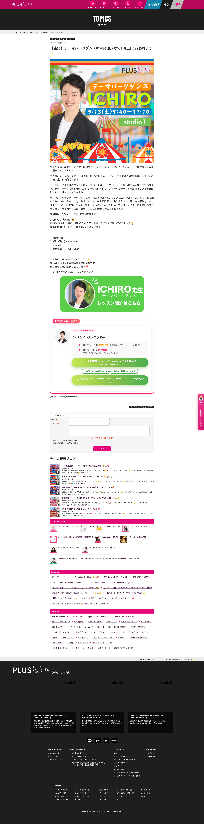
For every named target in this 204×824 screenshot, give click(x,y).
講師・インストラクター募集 (124, 759)
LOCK (80, 616)
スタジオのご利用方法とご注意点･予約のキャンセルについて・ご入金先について (88, 764)
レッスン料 (115, 7)
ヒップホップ (83, 637)
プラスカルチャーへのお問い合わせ (127, 776)
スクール (100, 627)
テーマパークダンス (58, 39)
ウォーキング (118, 616)
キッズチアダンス (95, 621)
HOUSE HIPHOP (58, 616)
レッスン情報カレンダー (123, 756)
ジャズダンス (75, 627)
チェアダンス (113, 632)
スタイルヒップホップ (83, 796)
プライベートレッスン (139, 637)
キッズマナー (146, 621)
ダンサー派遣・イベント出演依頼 (126, 772)
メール (56, 423)
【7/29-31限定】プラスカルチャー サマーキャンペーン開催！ (127, 587)
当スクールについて (121, 763)
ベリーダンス (83, 642)
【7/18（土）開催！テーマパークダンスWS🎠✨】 (126, 593)
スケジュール (104, 7)
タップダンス (81, 632)
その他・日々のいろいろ (62, 632)
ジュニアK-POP (60, 793)
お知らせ (131, 616)
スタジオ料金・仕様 (78, 756)
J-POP (77, 799)
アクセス (127, 7)
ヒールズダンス (67, 637)
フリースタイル (58, 642)
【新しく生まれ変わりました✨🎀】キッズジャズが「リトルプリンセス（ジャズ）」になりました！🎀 (93, 598)
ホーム (12, 32)
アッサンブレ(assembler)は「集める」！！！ (70, 582)
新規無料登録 (152, 756)
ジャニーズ (89, 627)
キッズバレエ (111, 621)
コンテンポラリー (59, 627)
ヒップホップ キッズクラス (103, 637)
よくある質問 (139, 7)
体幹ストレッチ (104, 648)
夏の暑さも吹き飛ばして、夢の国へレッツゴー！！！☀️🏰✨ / (77, 593)
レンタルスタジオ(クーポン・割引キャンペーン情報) (73, 648)
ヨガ (110, 642)
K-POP (71, 616)
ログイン (150, 753)
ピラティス (122, 637)
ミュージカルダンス (82, 790)
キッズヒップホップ (129, 621)
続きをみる (84, 473)
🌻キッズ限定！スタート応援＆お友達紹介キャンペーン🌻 (75, 587)
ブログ (18, 32)
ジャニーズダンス (61, 790)
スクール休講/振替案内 (117, 627)
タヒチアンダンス (97, 632)
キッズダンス (79, 621)
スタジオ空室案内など (139, 627)
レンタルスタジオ (78, 753)
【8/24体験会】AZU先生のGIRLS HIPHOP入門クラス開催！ (126, 577)
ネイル (145, 632)
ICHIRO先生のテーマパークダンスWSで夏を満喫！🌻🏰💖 (75, 577)
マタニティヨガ (98, 642)
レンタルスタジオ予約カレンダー (83, 759)
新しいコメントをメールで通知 (65, 440)
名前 (55, 419)
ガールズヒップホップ (61, 621)
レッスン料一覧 (53, 753)
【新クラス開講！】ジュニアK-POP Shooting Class (113, 582)
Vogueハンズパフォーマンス (97, 616)
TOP (115, 753)
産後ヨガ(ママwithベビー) (124, 648)
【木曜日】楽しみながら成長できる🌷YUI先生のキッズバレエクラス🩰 (80, 603)
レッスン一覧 (92, 7)
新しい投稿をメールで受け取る (65, 443)
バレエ (54, 637)
